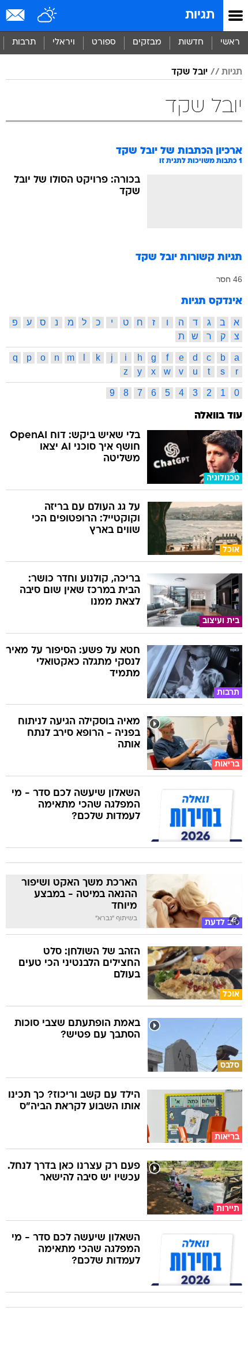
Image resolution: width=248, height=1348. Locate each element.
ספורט (104, 42)
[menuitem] (191, 42)
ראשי (230, 42)
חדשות (191, 42)
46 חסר (229, 279)
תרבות (24, 42)
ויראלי (63, 42)
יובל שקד (189, 72)
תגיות (200, 15)
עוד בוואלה (218, 416)
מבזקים (147, 42)
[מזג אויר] (47, 15)
